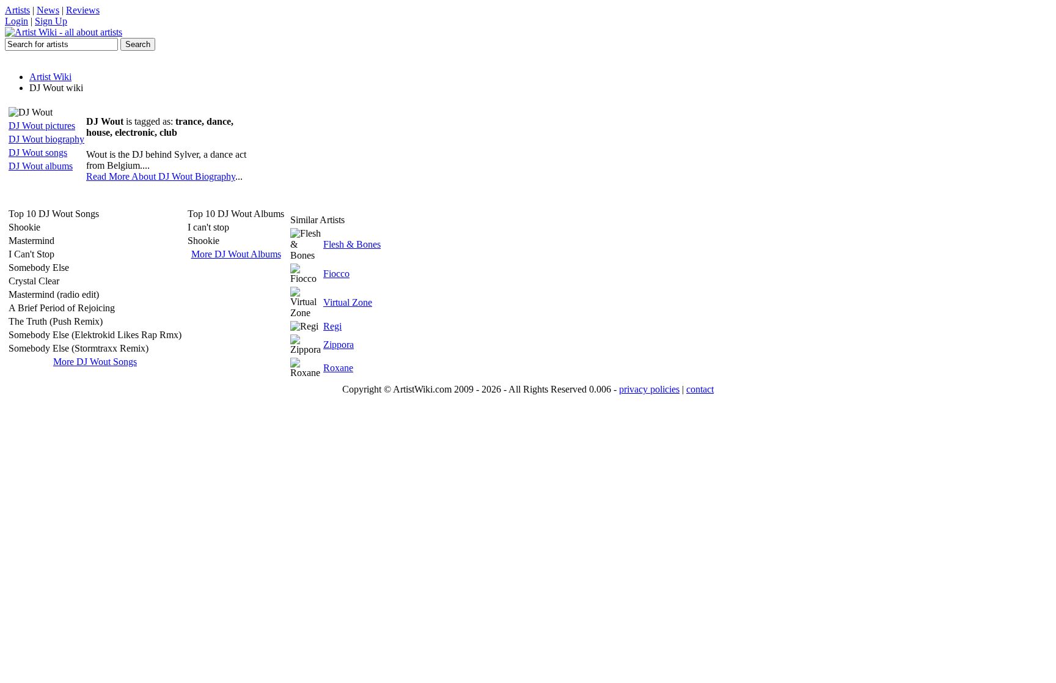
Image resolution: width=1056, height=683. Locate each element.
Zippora (338, 344)
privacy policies (649, 389)
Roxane (338, 368)
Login (16, 21)
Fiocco (336, 273)
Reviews (83, 10)
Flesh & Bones (352, 244)
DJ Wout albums (41, 166)
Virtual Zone (347, 302)
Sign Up (51, 21)
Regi (332, 326)
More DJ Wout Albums (236, 254)
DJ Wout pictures (42, 125)
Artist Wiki (50, 77)
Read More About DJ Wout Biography (160, 176)
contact (700, 389)
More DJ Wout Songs (95, 361)
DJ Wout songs (38, 152)
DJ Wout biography (46, 139)
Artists (17, 10)
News (48, 10)
